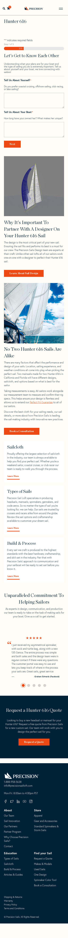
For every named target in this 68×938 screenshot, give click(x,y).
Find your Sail (43, 853)
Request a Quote (34, 742)
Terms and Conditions (14, 908)
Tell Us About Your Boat (18, 112)
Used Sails (39, 869)
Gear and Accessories (45, 821)
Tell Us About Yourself (17, 80)
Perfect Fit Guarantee (41, 402)
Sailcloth (9, 863)
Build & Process (12, 869)
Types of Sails (11, 858)
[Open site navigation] (61, 8)
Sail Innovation (12, 821)
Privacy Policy (10, 904)
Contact (8, 846)
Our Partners (10, 826)
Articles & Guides (13, 874)
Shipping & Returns (13, 897)
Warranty (8, 900)
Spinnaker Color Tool (45, 880)
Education (10, 853)
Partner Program (12, 831)
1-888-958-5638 (13, 782)
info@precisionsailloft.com (18, 786)
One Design (40, 874)
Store (37, 810)
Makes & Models (43, 863)
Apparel (38, 815)
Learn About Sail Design (23, 273)
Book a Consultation (21, 431)
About (8, 810)
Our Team (9, 815)
